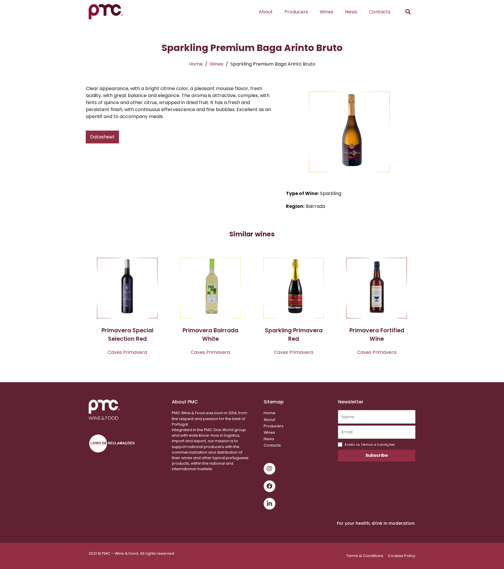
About (266, 11)
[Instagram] (269, 469)
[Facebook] (269, 486)
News (351, 11)
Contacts (380, 11)
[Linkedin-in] (269, 504)
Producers (296, 11)
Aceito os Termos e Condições (369, 444)
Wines (326, 11)
